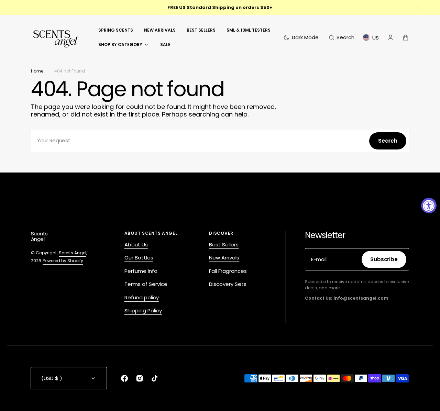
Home (37, 71)
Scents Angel (72, 253)
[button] (341, 37)
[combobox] (220, 141)
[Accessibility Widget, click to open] (429, 205)
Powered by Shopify (63, 261)
